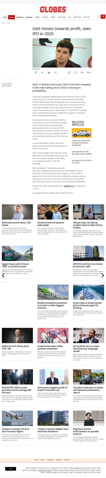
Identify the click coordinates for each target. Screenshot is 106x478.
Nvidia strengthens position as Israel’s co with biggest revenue (52, 305)
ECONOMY (45, 17)
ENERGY (53, 17)
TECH (69, 17)
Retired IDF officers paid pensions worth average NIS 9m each (16, 390)
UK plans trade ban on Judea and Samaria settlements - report (88, 390)
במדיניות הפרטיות (44, 470)
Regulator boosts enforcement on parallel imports (86, 431)
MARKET (37, 17)
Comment (19, 17)
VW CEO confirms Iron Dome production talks (88, 265)
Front (5, 17)
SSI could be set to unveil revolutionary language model (86, 349)
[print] (69, 73)
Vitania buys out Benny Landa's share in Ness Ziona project (87, 225)
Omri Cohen (6, 86)
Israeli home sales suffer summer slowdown (50, 347)
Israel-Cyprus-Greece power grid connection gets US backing (87, 305)
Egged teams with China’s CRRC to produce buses (15, 265)
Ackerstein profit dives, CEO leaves (16, 223)
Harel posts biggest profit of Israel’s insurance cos (52, 388)
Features (29, 17)
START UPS (86, 17)
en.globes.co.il (69, 186)
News (11, 17)
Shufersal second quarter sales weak (50, 223)
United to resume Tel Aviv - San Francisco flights (16, 430)
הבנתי (10, 469)
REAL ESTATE (77, 17)
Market (66, 460)
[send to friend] (76, 73)
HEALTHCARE (62, 17)
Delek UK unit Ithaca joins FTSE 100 (15, 347)
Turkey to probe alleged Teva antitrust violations (52, 430)
